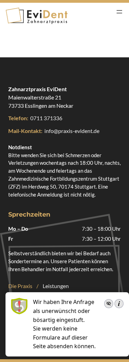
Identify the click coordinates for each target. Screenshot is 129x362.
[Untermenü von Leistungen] (72, 286)
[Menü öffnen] (119, 12)
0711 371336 (46, 118)
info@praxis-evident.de (71, 130)
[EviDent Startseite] (36, 16)
